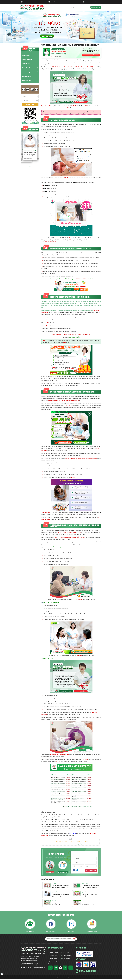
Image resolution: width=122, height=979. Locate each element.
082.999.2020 (36, 1)
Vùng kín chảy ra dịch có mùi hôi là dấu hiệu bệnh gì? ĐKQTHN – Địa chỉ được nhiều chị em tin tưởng (60, 887)
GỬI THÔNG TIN (91, 870)
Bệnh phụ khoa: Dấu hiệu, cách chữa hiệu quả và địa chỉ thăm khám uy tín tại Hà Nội (89, 896)
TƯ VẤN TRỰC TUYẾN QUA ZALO (30, 120)
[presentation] (2, 28)
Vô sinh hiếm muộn (26, 80)
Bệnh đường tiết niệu (57, 900)
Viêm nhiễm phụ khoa (53, 952)
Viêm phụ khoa (85, 883)
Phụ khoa (54, 883)
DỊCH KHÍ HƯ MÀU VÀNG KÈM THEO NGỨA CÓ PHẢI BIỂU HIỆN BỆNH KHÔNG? (90, 887)
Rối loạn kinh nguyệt (27, 59)
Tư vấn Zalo (71, 931)
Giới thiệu (65, 7)
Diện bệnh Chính (74, 7)
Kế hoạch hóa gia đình (27, 72)
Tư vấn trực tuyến (92, 931)
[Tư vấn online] (73, 870)
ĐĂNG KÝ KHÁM (30, 104)
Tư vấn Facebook (50, 931)
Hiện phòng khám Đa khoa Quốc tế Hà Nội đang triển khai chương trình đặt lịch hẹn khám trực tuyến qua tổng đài (67, 310)
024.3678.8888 (29, 1)
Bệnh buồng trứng (86, 892)
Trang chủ (57, 7)
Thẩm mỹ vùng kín (26, 76)
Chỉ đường (83, 7)
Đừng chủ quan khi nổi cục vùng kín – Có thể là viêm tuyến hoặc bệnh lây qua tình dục (89, 904)
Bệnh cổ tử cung (56, 892)
